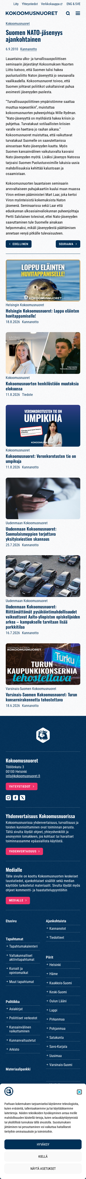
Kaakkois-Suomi (60, 983)
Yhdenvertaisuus (22, 851)
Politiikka (13, 1001)
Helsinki (55, 965)
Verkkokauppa (50, 4)
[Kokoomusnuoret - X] (22, 798)
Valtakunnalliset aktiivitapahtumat (21, 957)
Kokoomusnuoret (18, 24)
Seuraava (66, 244)
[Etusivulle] (32, 13)
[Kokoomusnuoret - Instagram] (8, 798)
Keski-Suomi (58, 992)
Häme (53, 974)
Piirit (49, 957)
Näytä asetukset (43, 1169)
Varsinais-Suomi (60, 1065)
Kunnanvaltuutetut (22, 1040)
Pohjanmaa (57, 1028)
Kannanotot (57, 928)
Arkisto (14, 1049)
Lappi (53, 1010)
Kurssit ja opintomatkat (18, 970)
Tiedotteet (56, 937)
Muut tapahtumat (21, 982)
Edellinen (20, 244)
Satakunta (56, 1037)
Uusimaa (55, 1056)
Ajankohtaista (56, 921)
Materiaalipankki (18, 1069)
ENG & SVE (73, 4)
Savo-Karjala (58, 1046)
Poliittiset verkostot (23, 1018)
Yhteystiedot (30, 4)
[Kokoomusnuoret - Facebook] (15, 798)
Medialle (16, 900)
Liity (16, 4)
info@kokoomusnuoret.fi (23, 776)
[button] (79, 1092)
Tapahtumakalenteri (23, 946)
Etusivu (11, 921)
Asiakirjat (16, 1009)
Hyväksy (43, 1144)
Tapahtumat (14, 939)
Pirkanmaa (57, 1019)
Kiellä (43, 1157)
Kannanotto (28, 49)
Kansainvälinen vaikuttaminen (20, 1029)
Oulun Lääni (58, 1001)
